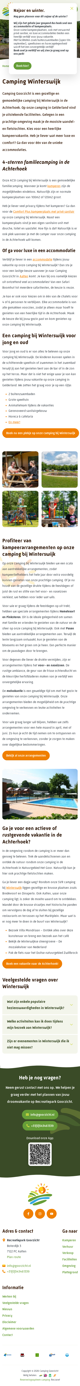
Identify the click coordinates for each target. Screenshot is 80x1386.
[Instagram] (40, 1214)
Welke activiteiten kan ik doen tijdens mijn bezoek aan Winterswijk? (35, 1024)
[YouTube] (52, 1214)
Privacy (7, 1315)
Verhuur (67, 1247)
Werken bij (9, 1296)
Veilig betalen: (30, 1375)
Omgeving (69, 1266)
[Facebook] (28, 1214)
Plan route (14, 1257)
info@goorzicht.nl (42, 1114)
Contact (7, 1335)
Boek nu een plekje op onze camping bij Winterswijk (40, 433)
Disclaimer (9, 1322)
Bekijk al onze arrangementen (26, 755)
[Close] (72, 8)
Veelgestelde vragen (15, 1303)
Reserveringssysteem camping (35, 1379)
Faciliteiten (69, 1259)
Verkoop (67, 1253)
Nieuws (7, 1309)
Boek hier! (22, 65)
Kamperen (69, 1240)
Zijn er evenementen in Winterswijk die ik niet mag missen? (38, 1044)
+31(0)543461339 (42, 1126)
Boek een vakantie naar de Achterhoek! (32, 964)
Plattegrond (70, 1272)
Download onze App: (40, 1138)
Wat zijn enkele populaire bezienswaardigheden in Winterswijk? (35, 1005)
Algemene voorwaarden (18, 1328)
